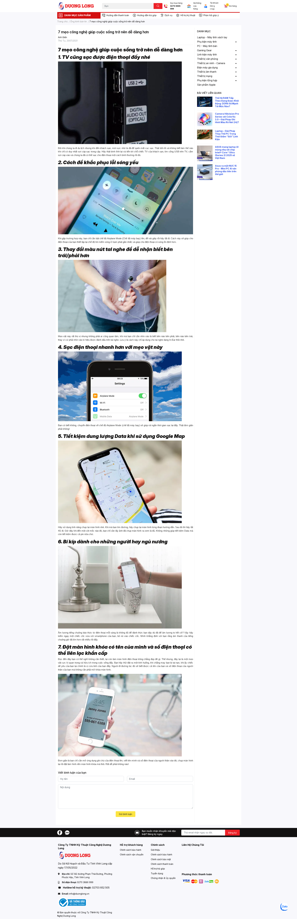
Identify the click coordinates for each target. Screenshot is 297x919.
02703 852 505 (101, 887)
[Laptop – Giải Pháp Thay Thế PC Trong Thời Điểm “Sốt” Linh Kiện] (205, 134)
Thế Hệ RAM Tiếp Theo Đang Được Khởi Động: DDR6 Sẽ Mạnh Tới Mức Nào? (227, 102)
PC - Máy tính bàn (207, 46)
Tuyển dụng (157, 873)
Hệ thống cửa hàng (197, 6)
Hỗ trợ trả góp (158, 868)
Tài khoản (214, 3)
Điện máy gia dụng (207, 67)
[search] (158, 6)
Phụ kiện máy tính (207, 41)
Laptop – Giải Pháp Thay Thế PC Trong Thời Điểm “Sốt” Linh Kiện (226, 135)
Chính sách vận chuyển (131, 854)
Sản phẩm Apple (206, 84)
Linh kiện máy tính (207, 54)
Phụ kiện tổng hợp (207, 80)
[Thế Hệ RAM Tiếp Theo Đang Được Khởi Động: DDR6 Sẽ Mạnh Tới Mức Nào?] (205, 102)
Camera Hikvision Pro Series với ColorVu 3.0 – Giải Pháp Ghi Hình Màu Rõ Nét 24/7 (227, 118)
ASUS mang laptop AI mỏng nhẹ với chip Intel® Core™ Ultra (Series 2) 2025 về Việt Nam (227, 152)
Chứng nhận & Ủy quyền (163, 878)
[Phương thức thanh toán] (201, 881)
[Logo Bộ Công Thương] (72, 902)
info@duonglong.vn (79, 893)
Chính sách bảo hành (130, 850)
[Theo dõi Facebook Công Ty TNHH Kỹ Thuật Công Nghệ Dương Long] (59, 832)
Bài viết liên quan (209, 92)
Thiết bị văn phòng (207, 58)
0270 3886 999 (175, 7)
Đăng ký (232, 832)
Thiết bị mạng (204, 76)
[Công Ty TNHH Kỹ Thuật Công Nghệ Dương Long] (76, 6)
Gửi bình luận (125, 814)
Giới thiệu (155, 850)
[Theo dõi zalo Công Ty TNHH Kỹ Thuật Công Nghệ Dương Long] (67, 832)
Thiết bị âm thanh (206, 71)
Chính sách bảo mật (161, 859)
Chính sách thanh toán (162, 864)
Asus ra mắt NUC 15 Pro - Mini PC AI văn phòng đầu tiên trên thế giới (226, 170)
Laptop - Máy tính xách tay (212, 37)
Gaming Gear (204, 50)
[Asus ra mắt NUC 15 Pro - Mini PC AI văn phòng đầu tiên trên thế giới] (205, 172)
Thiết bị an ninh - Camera (211, 63)
